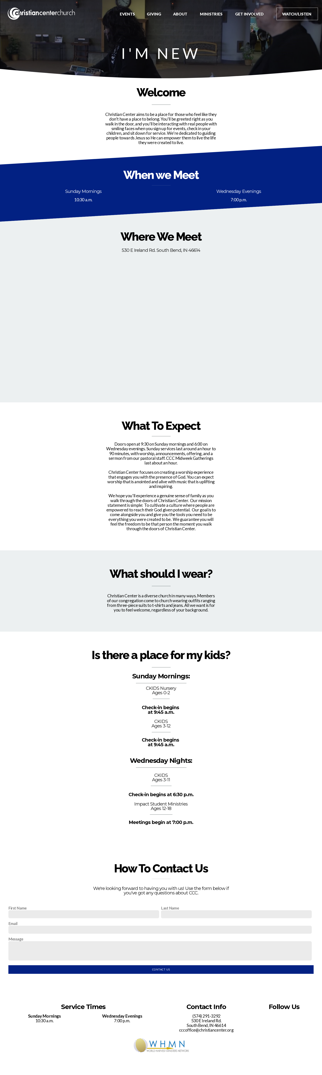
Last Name (170, 908)
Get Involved (249, 14)
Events (127, 14)
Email (13, 923)
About (180, 14)
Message (15, 939)
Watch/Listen (297, 14)
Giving (154, 14)
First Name (17, 908)
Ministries (211, 14)
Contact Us (161, 969)
